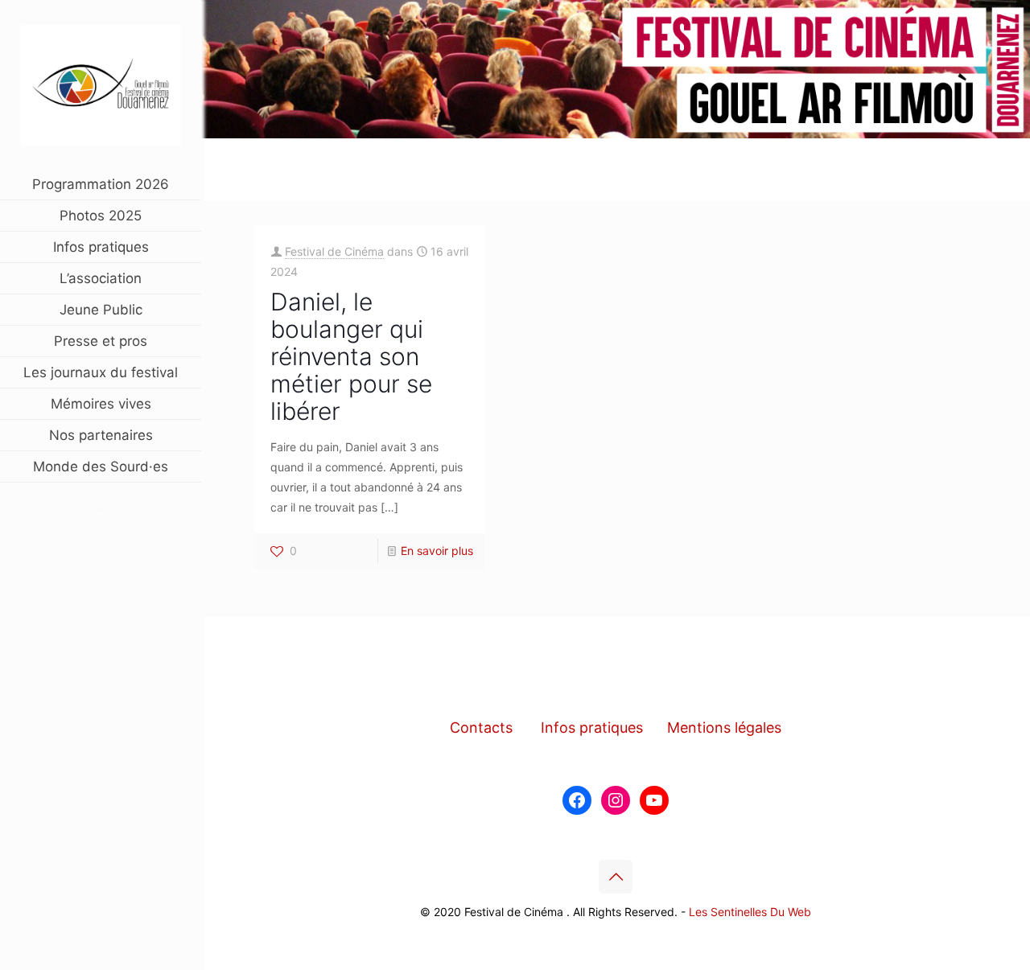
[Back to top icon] (615, 877)
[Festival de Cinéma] (100, 84)
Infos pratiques (592, 727)
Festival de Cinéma (334, 251)
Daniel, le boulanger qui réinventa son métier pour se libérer (351, 356)
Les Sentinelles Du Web (750, 912)
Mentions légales (724, 727)
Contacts (481, 727)
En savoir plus (437, 550)
